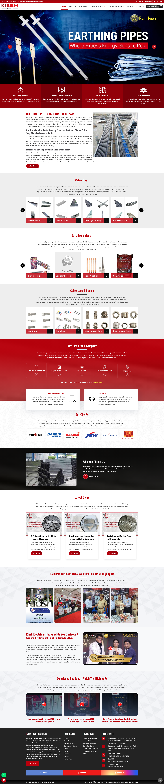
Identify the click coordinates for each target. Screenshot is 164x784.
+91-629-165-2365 (113, 756)
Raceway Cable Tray (89, 743)
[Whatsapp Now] (3, 775)
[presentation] (22, 210)
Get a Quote (98, 382)
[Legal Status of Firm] (59, 374)
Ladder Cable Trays (89, 741)
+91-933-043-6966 (10, 1)
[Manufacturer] (104, 374)
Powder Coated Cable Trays (90, 752)
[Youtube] (158, 1)
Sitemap (66, 756)
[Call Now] (160, 780)
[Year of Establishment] (36, 374)
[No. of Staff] (82, 374)
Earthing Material (97, 6)
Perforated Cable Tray (90, 738)
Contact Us (140, 6)
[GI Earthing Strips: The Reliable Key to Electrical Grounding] (44, 524)
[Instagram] (161, 1)
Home (64, 6)
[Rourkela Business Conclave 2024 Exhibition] (39, 605)
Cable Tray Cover (88, 746)
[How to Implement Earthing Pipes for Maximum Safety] (120, 524)
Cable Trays (83, 6)
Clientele (130, 6)
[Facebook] (154, 1)
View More (32, 166)
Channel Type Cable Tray (90, 748)
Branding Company (132, 782)
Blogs (66, 751)
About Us (72, 6)
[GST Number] (127, 374)
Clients (66, 748)
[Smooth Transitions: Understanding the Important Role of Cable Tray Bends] (82, 524)
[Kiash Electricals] (13, 6)
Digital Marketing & (120, 782)
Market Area (68, 759)
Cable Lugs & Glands (115, 6)
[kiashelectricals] (88, 6)
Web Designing (109, 782)
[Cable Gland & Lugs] (82, 47)
